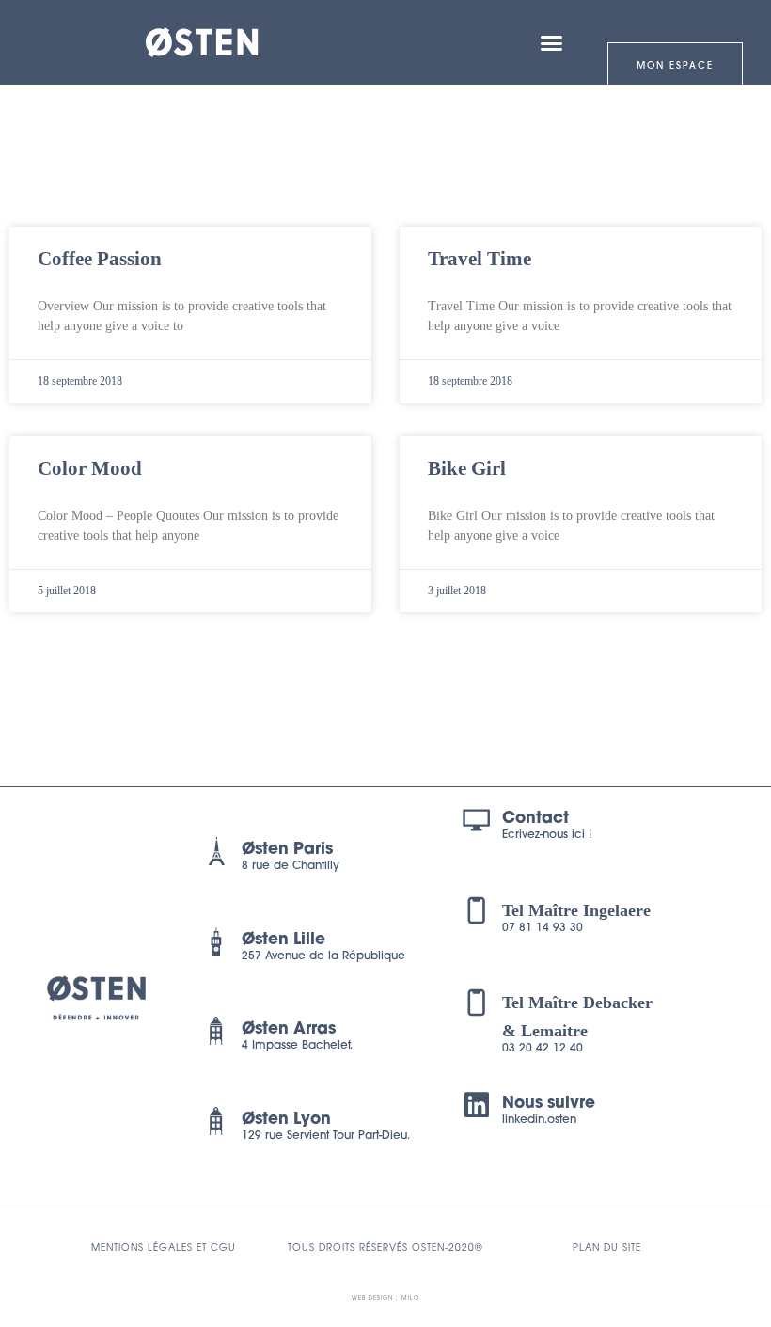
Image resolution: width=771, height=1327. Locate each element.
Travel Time (479, 258)
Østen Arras (289, 1029)
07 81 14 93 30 (542, 928)
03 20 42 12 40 (542, 1048)
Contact (535, 819)
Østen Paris (287, 850)
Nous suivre (548, 1104)
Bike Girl (467, 468)
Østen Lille (283, 940)
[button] (552, 42)
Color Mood (90, 468)
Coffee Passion (100, 258)
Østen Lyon (286, 1120)
